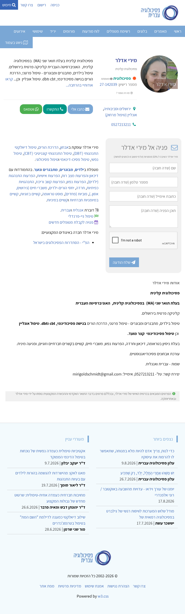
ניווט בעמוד (14, 42)
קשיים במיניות (57, 199)
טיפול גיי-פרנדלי (80, 216)
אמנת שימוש (94, 586)
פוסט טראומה (52, 193)
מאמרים (160, 31)
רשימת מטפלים (118, 31)
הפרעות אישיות (48, 175)
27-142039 (108, 84)
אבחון (64, 147)
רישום (41, 4)
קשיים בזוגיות (30, 193)
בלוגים (142, 31)
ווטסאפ (29, 109)
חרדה (80, 187)
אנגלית (78, 210)
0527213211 (121, 124)
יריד (53, 31)
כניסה (55, 4)
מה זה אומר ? (123, 93)
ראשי (177, 31)
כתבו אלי (78, 109)
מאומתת (105, 78)
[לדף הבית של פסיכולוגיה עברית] (160, 13)
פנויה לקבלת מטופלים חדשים (71, 222)
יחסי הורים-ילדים (61, 187)
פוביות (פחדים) (76, 193)
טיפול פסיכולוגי (47, 159)
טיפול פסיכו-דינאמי (74, 159)
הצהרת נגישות (118, 586)
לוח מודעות (90, 31)
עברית (66, 210)
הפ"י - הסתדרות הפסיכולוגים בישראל (61, 242)
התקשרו (53, 109)
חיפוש (7, 4)
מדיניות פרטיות (69, 586)
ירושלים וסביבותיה (117, 108)
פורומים (69, 31)
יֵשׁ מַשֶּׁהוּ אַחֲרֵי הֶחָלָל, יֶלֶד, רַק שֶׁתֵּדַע (147, 472)
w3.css (103, 596)
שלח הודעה (122, 262)
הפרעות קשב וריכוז (50, 181)
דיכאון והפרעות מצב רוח (80, 175)
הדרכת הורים (48, 147)
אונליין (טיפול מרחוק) (121, 114)
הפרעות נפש (76, 181)
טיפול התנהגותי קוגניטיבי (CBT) (48, 153)
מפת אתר (46, 586)
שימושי (37, 31)
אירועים (19, 31)
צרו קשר (26, 4)
